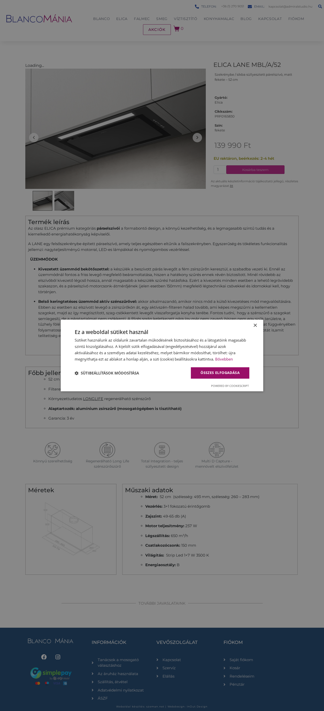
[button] (107, 373)
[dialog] (162, 355)
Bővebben (224, 359)
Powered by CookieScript (230, 386)
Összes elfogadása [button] (220, 372)
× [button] (255, 325)
